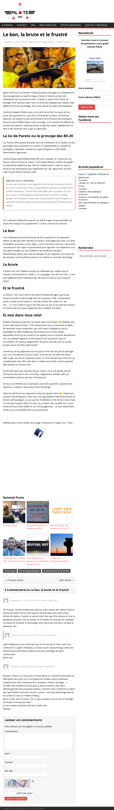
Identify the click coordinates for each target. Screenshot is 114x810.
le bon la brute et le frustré (56, 570)
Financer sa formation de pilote (93, 197)
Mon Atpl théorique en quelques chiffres (37, 527)
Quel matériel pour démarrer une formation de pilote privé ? (38, 561)
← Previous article (14, 580)
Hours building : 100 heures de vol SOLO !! (60, 527)
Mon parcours (47, 25)
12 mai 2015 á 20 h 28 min (35, 600)
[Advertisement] (39, 469)
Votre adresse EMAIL (89, 97)
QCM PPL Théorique (96, 25)
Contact (22, 25)
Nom (7, 753)
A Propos (7, 25)
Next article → (66, 580)
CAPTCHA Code (24, 793)
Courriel (9, 762)
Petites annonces (71, 25)
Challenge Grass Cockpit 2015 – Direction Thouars (14, 559)
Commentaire (11, 731)
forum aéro (9, 570)
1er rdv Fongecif (10, 525)
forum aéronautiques (29, 570)
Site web (9, 770)
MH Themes (39, 808)
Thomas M (33, 41)
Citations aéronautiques (89, 191)
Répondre (53, 600)
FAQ (33, 25)
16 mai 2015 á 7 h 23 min (34, 635)
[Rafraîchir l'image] (33, 780)
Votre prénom (85, 88)
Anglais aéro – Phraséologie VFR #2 (59, 559)
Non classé (48, 41)
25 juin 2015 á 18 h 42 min (31, 666)
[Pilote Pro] (26, 19)
